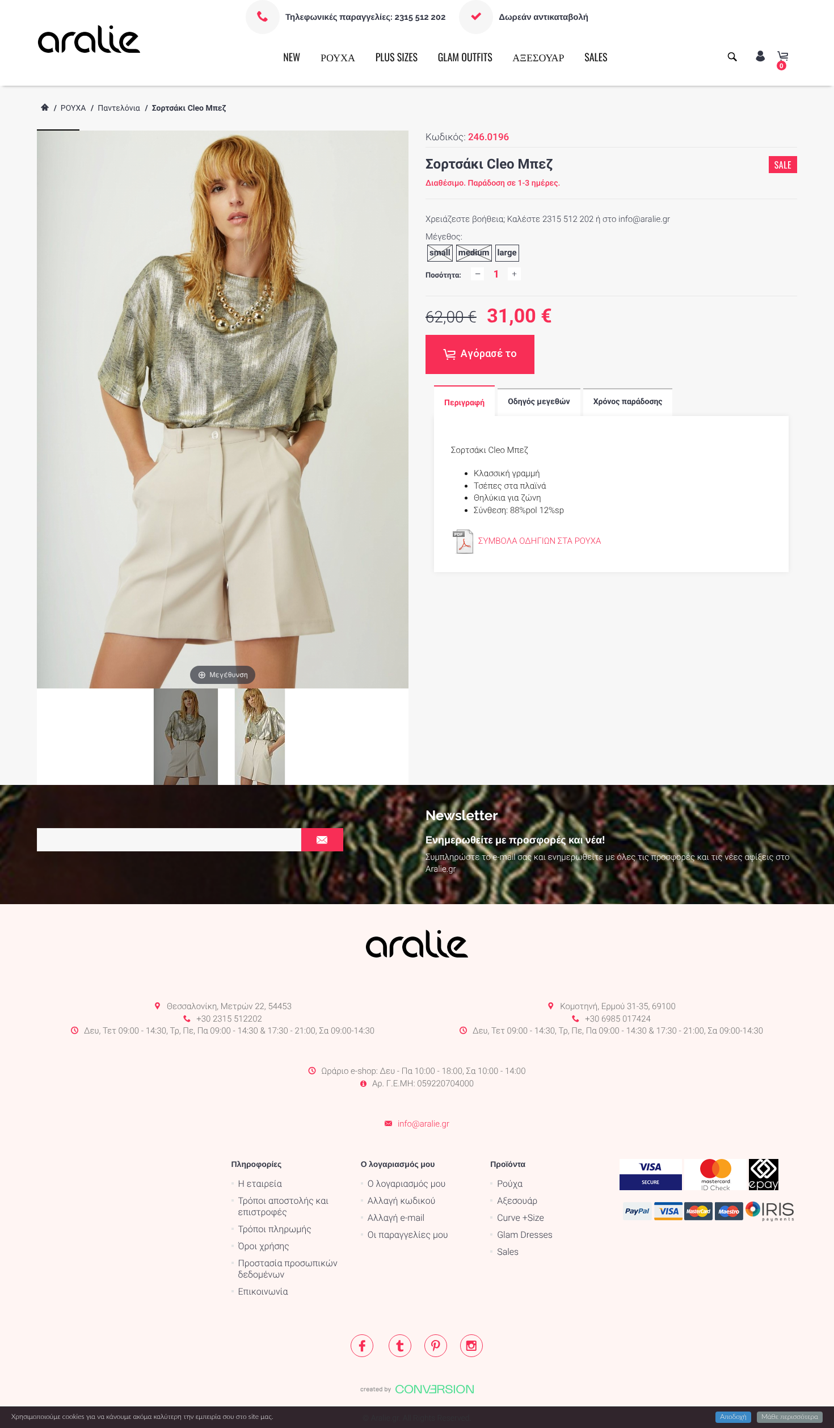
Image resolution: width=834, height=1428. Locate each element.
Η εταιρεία (260, 1183)
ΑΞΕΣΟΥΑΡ (538, 57)
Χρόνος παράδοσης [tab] (628, 401)
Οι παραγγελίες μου (408, 1234)
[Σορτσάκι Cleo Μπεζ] (260, 736)
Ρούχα (510, 1183)
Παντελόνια (119, 108)
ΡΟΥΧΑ (338, 57)
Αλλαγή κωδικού (401, 1200)
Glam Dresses (525, 1234)
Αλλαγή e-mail (396, 1217)
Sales (508, 1251)
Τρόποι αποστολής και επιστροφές (283, 1206)
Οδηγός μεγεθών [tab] (539, 401)
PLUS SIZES (397, 57)
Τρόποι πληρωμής (274, 1229)
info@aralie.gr (423, 1124)
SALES (595, 57)
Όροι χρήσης (263, 1246)
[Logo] (89, 38)
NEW (291, 57)
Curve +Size (520, 1217)
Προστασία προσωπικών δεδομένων (288, 1269)
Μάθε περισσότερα (789, 1417)
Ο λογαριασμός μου (406, 1183)
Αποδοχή (733, 1417)
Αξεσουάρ (517, 1200)
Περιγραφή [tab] (464, 403)
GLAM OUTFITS (465, 57)
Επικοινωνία (263, 1291)
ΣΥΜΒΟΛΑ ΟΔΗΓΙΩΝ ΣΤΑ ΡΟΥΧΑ (539, 541)
